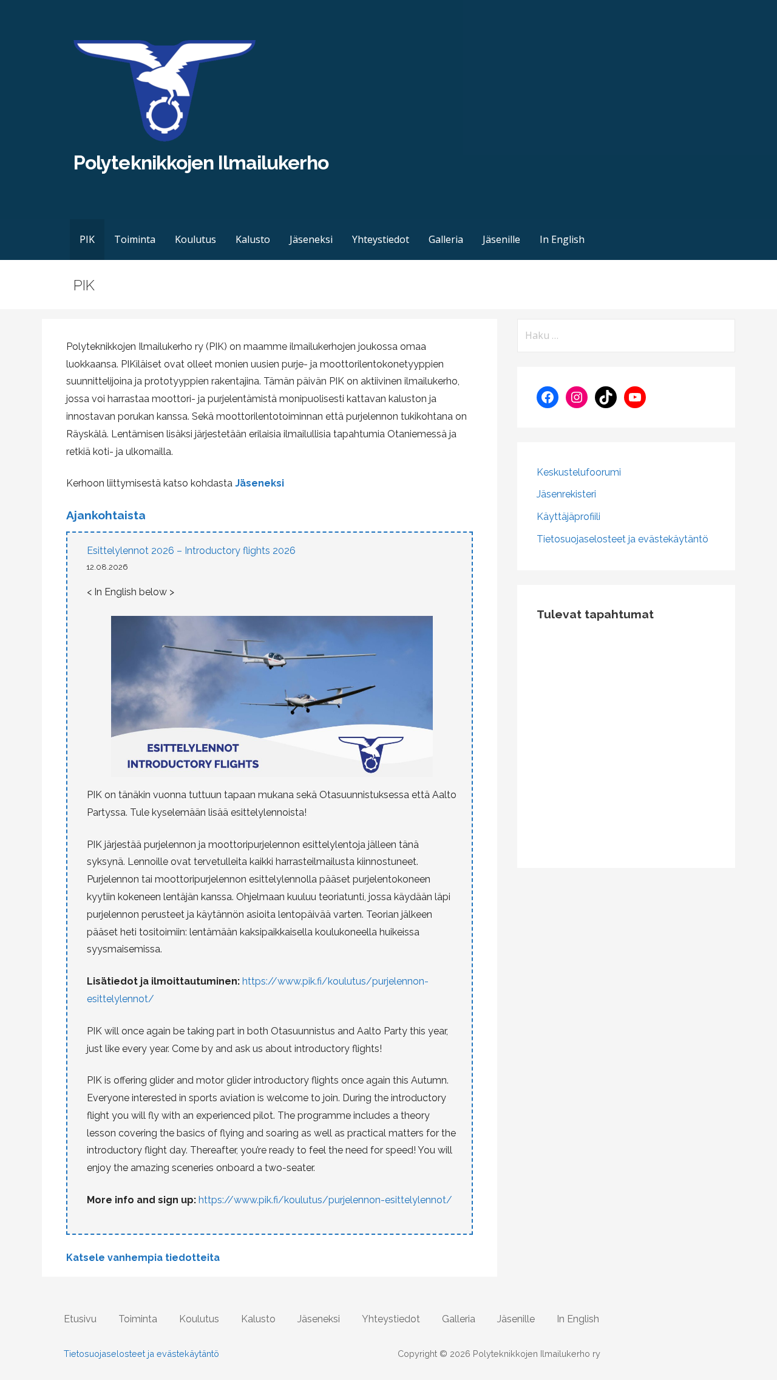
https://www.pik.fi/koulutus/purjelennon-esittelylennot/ (325, 1200)
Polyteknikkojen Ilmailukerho (200, 162)
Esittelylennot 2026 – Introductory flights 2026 (191, 550)
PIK (87, 239)
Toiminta (134, 239)
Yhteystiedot (380, 239)
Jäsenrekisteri (566, 494)
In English (562, 239)
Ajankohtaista (106, 515)
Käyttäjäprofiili (568, 516)
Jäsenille (501, 239)
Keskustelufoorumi (579, 472)
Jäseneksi (311, 239)
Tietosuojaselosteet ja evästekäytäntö (622, 539)
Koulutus (195, 239)
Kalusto (253, 239)
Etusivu (80, 1319)
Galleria (446, 239)
